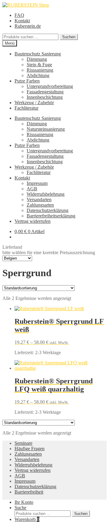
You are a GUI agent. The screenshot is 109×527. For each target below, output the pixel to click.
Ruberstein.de (28, 26)
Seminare (23, 443)
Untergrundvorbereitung (50, 86)
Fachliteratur (26, 108)
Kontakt (22, 20)
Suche (20, 507)
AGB (32, 188)
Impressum (37, 183)
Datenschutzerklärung (47, 210)
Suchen (68, 37)
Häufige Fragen (30, 448)
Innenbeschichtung (45, 97)
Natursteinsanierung (46, 129)
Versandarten (39, 199)
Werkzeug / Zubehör (34, 102)
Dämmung (37, 59)
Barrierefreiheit (29, 491)
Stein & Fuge (39, 64)
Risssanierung (40, 70)
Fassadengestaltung (45, 91)
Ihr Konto (24, 502)
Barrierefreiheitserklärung (51, 215)
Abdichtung (38, 75)
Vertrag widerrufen (33, 221)
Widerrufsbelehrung (45, 194)
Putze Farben (27, 80)
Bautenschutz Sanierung (38, 53)
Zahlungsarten (40, 204)
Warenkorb (27, 519)
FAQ (19, 15)
